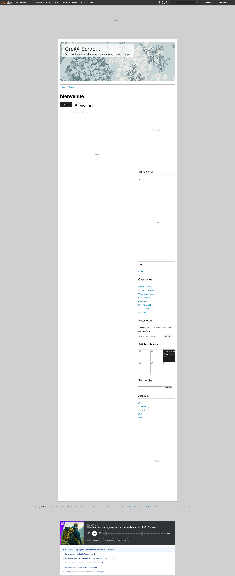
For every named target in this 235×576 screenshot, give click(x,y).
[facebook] (159, 2)
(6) (144, 297)
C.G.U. (129, 507)
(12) (147, 290)
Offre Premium (159, 507)
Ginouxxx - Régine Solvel (52, 507)
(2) (144, 304)
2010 (140, 413)
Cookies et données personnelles (175, 507)
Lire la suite (81, 112)
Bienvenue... (86, 105)
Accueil (63, 87)
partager (110, 540)
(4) (142, 301)
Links (140, 271)
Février (143, 406)
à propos (124, 540)
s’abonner (95, 540)
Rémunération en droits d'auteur (143, 507)
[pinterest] (167, 2)
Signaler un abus (120, 507)
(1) (143, 312)
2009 (140, 417)
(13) (146, 286)
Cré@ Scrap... (82, 49)
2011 (140, 402)
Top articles (102, 507)
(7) (147, 293)
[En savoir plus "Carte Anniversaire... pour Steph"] (144, 356)
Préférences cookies (193, 507)
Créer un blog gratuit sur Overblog (86, 507)
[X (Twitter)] (163, 2)
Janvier (143, 410)
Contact (71, 87)
